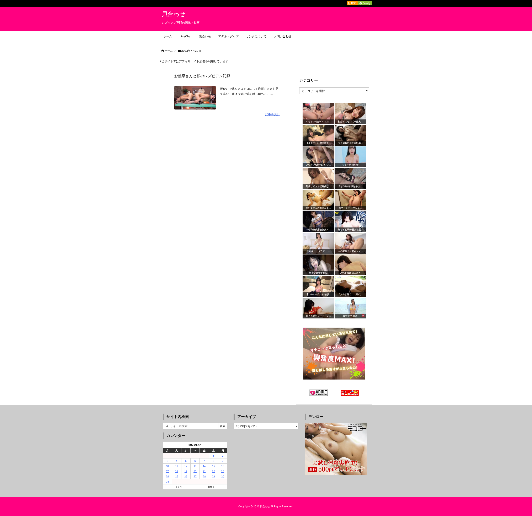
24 (167, 476)
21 (204, 471)
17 (167, 471)
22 (213, 471)
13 (195, 466)
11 (176, 466)
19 (186, 471)
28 (204, 476)
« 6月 (179, 486)
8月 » (211, 486)
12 (186, 466)
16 (222, 466)
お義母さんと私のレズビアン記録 (202, 76)
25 (176, 476)
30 (222, 476)
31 (167, 481)
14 (204, 466)
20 (195, 471)
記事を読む (272, 114)
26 (185, 476)
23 (222, 471)
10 (167, 466)
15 (213, 466)
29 (213, 476)
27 (195, 476)
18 (176, 471)
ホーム (169, 50)
